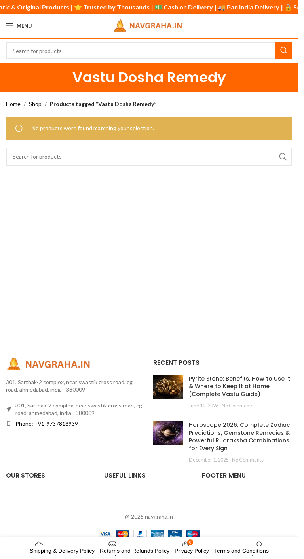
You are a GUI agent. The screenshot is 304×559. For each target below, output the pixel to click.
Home (13, 103)
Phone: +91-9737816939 (46, 423)
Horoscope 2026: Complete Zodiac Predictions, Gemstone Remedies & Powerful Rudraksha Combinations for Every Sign (239, 436)
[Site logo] (149, 25)
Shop (35, 103)
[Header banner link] (149, 7)
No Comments (237, 406)
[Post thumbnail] (168, 392)
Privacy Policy (192, 551)
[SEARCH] (284, 50)
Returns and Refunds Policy (134, 551)
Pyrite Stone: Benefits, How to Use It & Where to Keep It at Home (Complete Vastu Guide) (239, 386)
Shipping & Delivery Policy (62, 551)
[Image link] (49, 363)
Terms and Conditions (241, 551)
